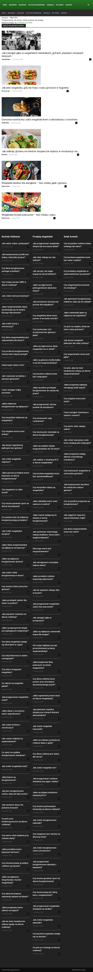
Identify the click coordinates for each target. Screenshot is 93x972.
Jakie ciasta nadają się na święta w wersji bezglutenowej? (45, 518)
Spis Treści (59, 5)
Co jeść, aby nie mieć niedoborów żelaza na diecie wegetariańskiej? (77, 371)
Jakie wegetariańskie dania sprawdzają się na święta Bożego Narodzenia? (14, 310)
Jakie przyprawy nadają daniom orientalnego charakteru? (74, 457)
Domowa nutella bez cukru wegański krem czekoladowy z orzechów (39, 119)
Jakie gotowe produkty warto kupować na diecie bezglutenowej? (15, 476)
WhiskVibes (5, 123)
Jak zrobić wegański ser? (44, 767)
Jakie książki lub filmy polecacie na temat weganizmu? (43, 665)
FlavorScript (6, 91)
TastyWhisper (6, 59)
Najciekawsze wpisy (78, 970)
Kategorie (22, 5)
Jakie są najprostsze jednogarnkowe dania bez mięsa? (45, 288)
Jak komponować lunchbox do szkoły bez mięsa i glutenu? (76, 487)
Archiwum (13, 5)
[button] (88, 5)
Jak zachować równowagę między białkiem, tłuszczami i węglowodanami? (46, 535)
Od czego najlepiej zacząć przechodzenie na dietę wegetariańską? (45, 648)
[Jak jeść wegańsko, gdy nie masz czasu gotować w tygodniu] (35, 75)
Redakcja (50, 5)
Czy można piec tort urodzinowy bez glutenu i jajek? (44, 332)
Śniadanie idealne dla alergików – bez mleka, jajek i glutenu (34, 183)
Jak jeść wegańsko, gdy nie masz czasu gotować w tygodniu (35, 87)
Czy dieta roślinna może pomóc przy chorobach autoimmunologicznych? (44, 682)
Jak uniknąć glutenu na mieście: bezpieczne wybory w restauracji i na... (40, 151)
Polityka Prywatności (36, 5)
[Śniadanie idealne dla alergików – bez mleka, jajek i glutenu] (34, 170)
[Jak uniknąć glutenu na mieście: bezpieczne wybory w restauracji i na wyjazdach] (40, 138)
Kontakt (69, 5)
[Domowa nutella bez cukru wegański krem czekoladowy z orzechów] (39, 106)
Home (5, 5)
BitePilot (4, 154)
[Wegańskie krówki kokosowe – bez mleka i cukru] (28, 202)
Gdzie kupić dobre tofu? (13, 365)
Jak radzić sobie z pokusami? (15, 243)
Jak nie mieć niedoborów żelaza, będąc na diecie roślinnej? (13, 924)
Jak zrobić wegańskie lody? (14, 766)
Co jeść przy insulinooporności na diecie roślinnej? (14, 821)
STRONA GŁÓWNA (24, 23)
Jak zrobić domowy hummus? (15, 296)
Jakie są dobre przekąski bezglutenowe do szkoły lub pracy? (46, 390)
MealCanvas (6, 186)
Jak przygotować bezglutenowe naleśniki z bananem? (44, 864)
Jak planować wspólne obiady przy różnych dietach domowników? (46, 712)
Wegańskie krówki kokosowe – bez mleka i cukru (28, 214)
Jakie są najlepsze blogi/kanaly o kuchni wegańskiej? (11, 880)
